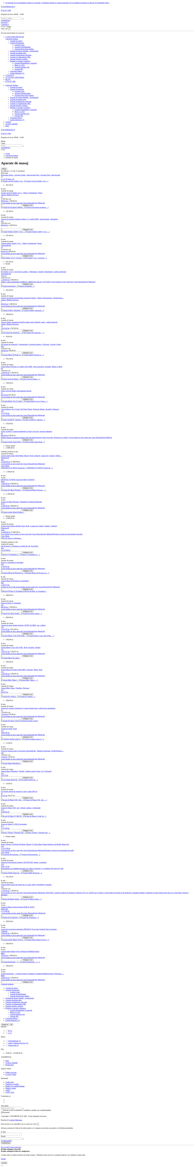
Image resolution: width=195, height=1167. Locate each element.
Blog (7, 126)
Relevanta (4, 175)
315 (2, 773)
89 (2, 369)
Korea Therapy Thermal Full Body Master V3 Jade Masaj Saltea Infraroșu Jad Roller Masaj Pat (35, 844)
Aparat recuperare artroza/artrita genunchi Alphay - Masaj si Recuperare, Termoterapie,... (32, 298)
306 (2, 583)
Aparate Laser (19, 45)
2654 (3, 530)
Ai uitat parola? (6, 1141)
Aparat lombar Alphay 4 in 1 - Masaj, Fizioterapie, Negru (21, 243)
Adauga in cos (27, 205)
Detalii (3, 1159)
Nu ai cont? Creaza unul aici (11, 1147)
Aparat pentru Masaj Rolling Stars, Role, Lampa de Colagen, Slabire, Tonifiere (29, 526)
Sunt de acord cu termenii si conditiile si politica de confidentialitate (27, 1110)
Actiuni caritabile (11, 124)
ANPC (7, 1090)
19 (2, 247)
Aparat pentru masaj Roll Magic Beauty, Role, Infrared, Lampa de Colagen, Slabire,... (31, 456)
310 (2, 627)
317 (2, 826)
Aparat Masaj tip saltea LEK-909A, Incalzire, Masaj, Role (21, 670)
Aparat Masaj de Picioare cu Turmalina (15, 581)
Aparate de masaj (16, 41)
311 (2, 649)
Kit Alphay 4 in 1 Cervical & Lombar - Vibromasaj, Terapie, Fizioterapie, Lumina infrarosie (33, 272)
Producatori (9, 1065)
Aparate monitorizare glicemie (20, 55)
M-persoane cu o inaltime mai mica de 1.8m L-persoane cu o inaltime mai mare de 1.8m (32, 868)
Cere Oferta (5, 466)
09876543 (4, 909)
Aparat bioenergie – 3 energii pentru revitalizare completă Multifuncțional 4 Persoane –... (32, 974)
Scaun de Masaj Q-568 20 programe (14, 824)
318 (2, 846)
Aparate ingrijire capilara (19, 59)
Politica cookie (10, 1088)
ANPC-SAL (9, 1092)
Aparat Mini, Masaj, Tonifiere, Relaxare (15, 688)
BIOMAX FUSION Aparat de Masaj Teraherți (17, 480)
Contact (8, 122)
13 (2, 197)
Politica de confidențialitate (15, 1086)
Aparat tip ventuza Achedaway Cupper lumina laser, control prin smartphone (28, 708)
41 (2, 793)
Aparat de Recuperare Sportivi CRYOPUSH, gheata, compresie (23, 862)
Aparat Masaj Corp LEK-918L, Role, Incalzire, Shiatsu (20, 647)
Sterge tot (5, 1024)
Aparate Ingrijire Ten (21, 67)
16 (2, 710)
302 (2, 460)
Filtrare (4, 169)
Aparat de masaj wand (9, 729)
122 (2, 887)
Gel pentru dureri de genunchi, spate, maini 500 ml (19, 791)
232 (2, 690)
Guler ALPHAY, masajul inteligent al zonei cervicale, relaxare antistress (26, 431)
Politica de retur (11, 1072)
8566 (3, 482)
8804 (3, 953)
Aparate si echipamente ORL (20, 57)
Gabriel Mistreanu (15, 1120)
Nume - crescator (14, 175)
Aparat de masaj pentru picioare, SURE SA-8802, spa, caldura (23, 625)
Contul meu (9, 1082)
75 (2, 393)
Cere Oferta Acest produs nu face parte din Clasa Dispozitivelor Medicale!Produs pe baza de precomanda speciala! (41, 534)
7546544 (4, 931)
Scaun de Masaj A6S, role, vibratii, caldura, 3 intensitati (20, 808)
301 (2, 411)
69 (2, 433)
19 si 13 (4, 276)
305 (2, 564)
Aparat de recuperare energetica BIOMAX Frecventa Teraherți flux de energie (29, 929)
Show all (11, 179)
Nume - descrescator (28, 175)
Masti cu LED (19, 65)
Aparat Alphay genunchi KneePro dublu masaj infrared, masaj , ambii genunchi (29, 322)
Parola (3, 1136)
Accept (4, 1163)
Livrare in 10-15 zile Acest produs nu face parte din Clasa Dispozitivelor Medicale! (30, 587)
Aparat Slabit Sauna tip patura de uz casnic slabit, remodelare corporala (26, 885)
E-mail (3, 1132)
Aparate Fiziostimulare (22, 47)
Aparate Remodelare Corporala (25, 63)
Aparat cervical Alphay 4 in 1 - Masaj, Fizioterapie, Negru (21, 193)
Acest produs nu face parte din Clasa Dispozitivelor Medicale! (23, 203)
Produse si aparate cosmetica (20, 61)
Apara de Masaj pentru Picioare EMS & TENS (17, 907)
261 (2, 221)
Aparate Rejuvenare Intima (24, 49)
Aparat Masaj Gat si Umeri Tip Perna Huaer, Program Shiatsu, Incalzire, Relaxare (30, 409)
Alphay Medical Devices (10, 195)
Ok (11, 1024)
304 (2, 548)
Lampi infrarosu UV (17, 73)
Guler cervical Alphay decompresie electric (16, 391)
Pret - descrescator (53, 175)
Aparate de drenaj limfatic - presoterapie (24, 51)
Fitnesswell (5, 458)
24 (4, 179)
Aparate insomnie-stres (18, 53)
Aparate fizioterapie (17, 43)
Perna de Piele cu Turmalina (11, 603)
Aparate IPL (18, 69)
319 (2, 864)
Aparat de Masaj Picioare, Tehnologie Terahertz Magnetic (21, 502)
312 (2, 672)
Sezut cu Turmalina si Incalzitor (12, 562)
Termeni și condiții (12, 1084)
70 (2, 326)
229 (2, 753)
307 (2, 605)
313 (2, 731)
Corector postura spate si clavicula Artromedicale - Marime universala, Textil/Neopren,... (32, 751)
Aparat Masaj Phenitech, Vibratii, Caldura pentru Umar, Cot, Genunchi (26, 771)
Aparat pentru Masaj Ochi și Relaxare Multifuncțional (20, 951)
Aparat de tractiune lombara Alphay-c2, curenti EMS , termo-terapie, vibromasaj (29, 219)
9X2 (2, 346)
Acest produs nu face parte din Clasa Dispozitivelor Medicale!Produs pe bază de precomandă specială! (37, 850)
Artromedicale (6, 245)
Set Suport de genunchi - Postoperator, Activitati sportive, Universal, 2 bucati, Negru (31, 344)
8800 (3, 976)
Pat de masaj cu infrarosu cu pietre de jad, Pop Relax (19, 546)
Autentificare (6, 1143)
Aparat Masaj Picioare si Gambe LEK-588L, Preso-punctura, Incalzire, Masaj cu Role (31, 367)
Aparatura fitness (16, 71)
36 (6, 179)
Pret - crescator (41, 175)
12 (2, 179)
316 (2, 810)
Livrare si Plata (10, 1074)
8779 (3, 504)
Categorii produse (11, 39)
